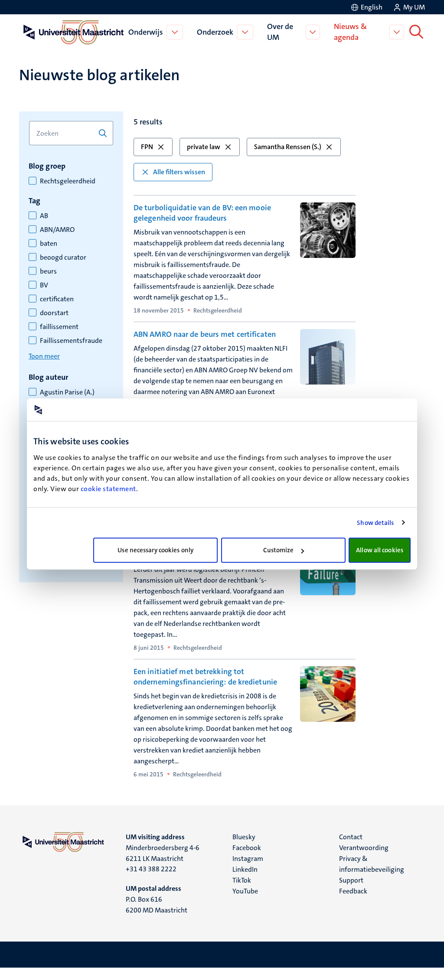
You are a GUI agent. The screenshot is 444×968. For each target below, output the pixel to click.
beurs (48, 271)
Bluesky (243, 836)
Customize (278, 550)
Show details (375, 522)
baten (48, 243)
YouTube (245, 891)
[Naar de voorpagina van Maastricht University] (72, 32)
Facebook (246, 847)
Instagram (247, 858)
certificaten (57, 299)
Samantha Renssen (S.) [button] (287, 146)
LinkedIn (245, 869)
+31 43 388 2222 (151, 868)
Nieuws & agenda (350, 31)
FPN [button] (147, 146)
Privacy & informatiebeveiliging (371, 864)
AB (44, 215)
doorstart (54, 313)
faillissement (59, 326)
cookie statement (108, 488)
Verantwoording (363, 847)
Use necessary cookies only (155, 550)
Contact (350, 836)
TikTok (241, 880)
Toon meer (44, 356)
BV (44, 285)
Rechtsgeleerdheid (67, 181)
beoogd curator (63, 257)
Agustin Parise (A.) (67, 392)
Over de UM (280, 31)
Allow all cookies (379, 550)
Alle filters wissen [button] (179, 171)
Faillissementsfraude (71, 340)
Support (351, 880)
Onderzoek (215, 32)
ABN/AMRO (57, 229)
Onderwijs (145, 32)
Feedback (353, 891)
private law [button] (203, 146)
